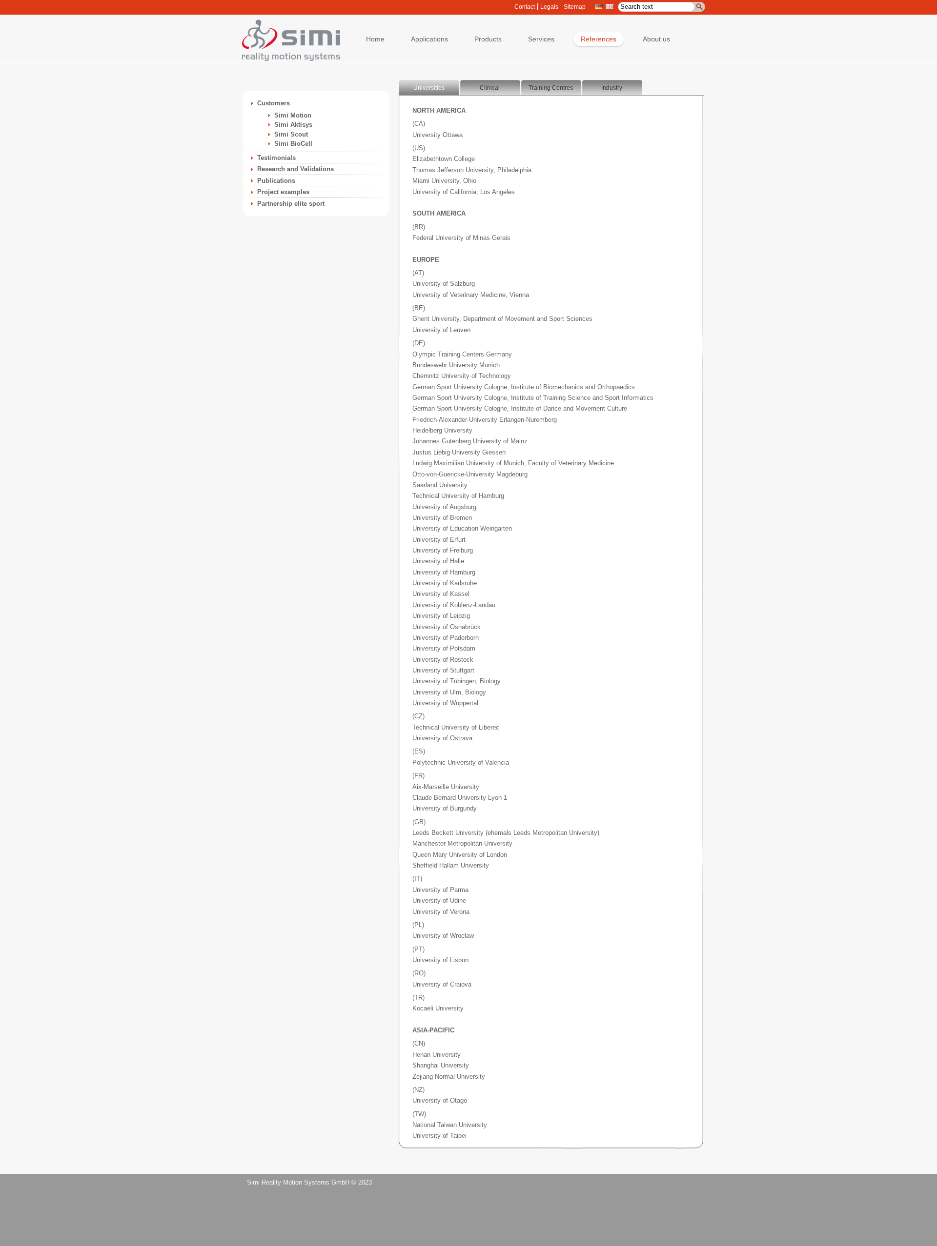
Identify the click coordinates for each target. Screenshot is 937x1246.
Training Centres (551, 87)
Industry (611, 87)
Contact (524, 6)
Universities (429, 87)
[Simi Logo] (286, 58)
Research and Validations (295, 169)
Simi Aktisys (293, 124)
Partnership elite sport (291, 203)
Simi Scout (291, 134)
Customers (273, 103)
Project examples (283, 192)
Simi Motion (292, 115)
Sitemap (575, 6)
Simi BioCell (293, 143)
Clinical (490, 87)
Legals (549, 6)
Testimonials (276, 157)
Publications (276, 180)
